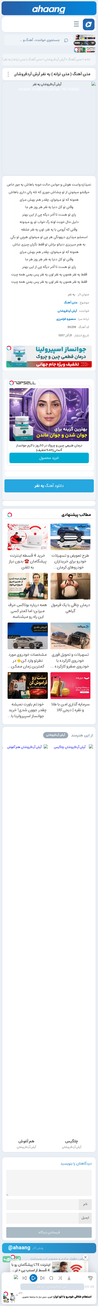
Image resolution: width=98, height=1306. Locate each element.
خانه (87, 59)
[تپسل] (76, 49)
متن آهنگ (75, 59)
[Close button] (85, 1257)
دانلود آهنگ (49, 485)
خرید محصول (49, 458)
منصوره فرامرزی (66, 319)
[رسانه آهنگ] (49, 9)
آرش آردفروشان (54, 59)
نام (85, 1204)
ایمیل (85, 1218)
